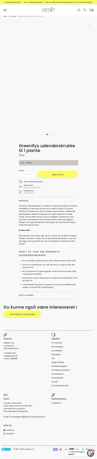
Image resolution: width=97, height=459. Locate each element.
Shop (5, 16)
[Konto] (78, 10)
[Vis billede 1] (47, 134)
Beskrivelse (23, 201)
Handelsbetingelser (59, 366)
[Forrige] (42, 134)
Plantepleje (56, 354)
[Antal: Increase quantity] (30, 174)
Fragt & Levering (26, 295)
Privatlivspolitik (57, 378)
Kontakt (54, 382)
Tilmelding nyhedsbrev (60, 370)
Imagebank (56, 403)
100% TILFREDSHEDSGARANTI (33, 2)
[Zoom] (88, 24)
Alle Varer (12, 16)
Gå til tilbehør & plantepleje (22, 314)
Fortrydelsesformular (60, 385)
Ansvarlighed (56, 350)
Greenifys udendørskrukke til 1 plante (30, 16)
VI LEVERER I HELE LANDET (13, 2)
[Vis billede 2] (50, 134)
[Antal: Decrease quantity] (21, 174)
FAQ (53, 358)
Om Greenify (56, 343)
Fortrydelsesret (57, 374)
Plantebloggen (57, 347)
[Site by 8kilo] (33, 449)
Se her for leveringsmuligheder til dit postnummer (24, 416)
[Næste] (54, 134)
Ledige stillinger (57, 362)
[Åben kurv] (91, 10)
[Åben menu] (5, 10)
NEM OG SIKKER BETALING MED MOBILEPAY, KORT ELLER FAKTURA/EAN (69, 2)
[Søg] (84, 10)
